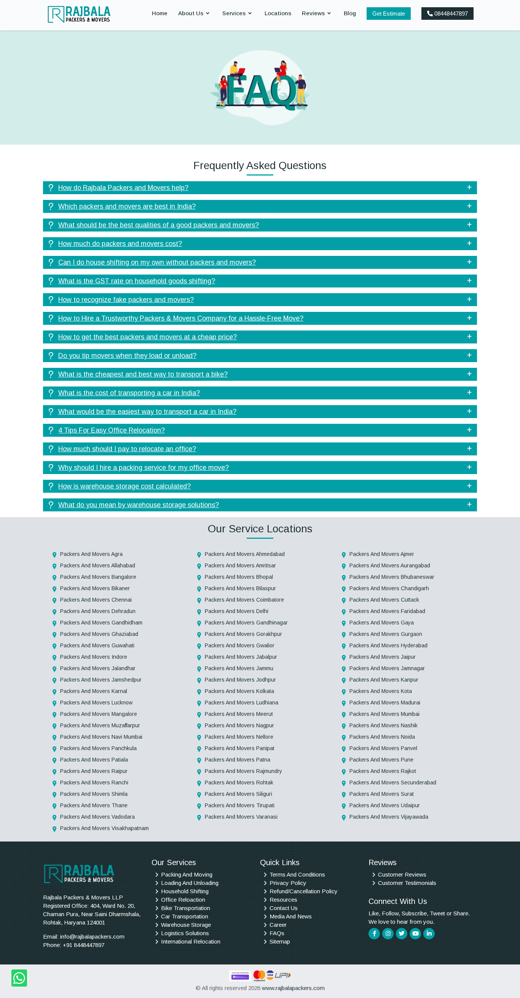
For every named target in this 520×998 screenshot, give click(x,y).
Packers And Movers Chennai (96, 600)
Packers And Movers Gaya (381, 623)
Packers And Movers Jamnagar (387, 668)
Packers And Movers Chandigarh (389, 588)
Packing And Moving (186, 874)
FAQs (277, 933)
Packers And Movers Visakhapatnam (104, 828)
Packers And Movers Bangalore (98, 577)
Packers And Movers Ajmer (381, 554)
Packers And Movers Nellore (239, 737)
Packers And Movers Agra (91, 554)
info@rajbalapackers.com (92, 936)
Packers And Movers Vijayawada (388, 817)
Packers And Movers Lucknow (96, 702)
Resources (283, 899)
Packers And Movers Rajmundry (243, 771)
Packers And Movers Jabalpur (241, 657)
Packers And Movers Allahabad (97, 565)
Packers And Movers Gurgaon (385, 634)
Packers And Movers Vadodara (97, 817)
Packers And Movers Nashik (383, 725)
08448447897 (450, 13)
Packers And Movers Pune (381, 760)
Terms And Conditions (297, 874)
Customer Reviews (402, 874)
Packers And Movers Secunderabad (392, 782)
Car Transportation (184, 916)
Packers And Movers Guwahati (97, 645)
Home (159, 13)
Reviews (313, 13)
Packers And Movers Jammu (239, 668)
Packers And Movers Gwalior (239, 645)
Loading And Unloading (190, 883)
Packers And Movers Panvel (383, 748)
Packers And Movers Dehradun (98, 611)
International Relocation (190, 941)
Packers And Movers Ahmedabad (245, 554)
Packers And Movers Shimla (94, 794)
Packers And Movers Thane (94, 805)
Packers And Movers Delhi (236, 611)
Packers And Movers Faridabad (387, 611)
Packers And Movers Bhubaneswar (391, 577)
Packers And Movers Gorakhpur (243, 634)
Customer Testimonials (407, 883)
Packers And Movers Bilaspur (240, 588)
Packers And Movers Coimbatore (244, 600)
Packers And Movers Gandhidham (101, 623)
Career (278, 924)
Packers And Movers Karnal (93, 691)
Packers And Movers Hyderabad (388, 645)
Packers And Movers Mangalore (98, 714)
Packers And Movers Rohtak (239, 782)
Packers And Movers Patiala (94, 760)
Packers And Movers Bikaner (95, 588)
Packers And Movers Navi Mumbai (101, 737)
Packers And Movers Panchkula (98, 748)
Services (234, 13)
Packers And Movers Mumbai (384, 714)
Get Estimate (388, 13)
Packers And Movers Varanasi (241, 817)
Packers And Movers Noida (382, 737)
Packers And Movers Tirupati (239, 805)
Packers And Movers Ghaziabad (99, 634)
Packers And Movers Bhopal (239, 577)
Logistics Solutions (185, 933)
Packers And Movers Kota (380, 691)
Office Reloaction (183, 899)
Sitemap (280, 941)
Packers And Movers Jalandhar (98, 668)
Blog (350, 13)
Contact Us (284, 908)
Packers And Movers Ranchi (94, 782)
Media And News (291, 916)
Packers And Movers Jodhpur (240, 680)
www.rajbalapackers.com (293, 988)
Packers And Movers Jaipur (382, 657)
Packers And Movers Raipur (94, 771)
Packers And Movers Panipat (239, 748)
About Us (190, 13)
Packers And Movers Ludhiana (241, 702)
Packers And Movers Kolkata (239, 691)
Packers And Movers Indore (93, 657)
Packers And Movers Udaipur (384, 805)
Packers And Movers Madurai (384, 702)
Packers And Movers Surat (381, 794)
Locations (278, 13)
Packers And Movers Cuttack (384, 600)
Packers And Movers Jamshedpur (101, 680)
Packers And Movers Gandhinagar (246, 623)
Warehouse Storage (186, 924)
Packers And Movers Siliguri (238, 794)
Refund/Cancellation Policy (304, 891)
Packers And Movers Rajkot (382, 771)
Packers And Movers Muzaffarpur (100, 725)
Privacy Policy (288, 883)
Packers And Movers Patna (237, 760)
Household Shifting (185, 891)
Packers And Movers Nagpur (239, 725)
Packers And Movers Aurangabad (389, 565)
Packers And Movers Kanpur (383, 680)
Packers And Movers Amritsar (240, 565)
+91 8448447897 (83, 945)
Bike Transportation (185, 908)
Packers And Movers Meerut (239, 714)
